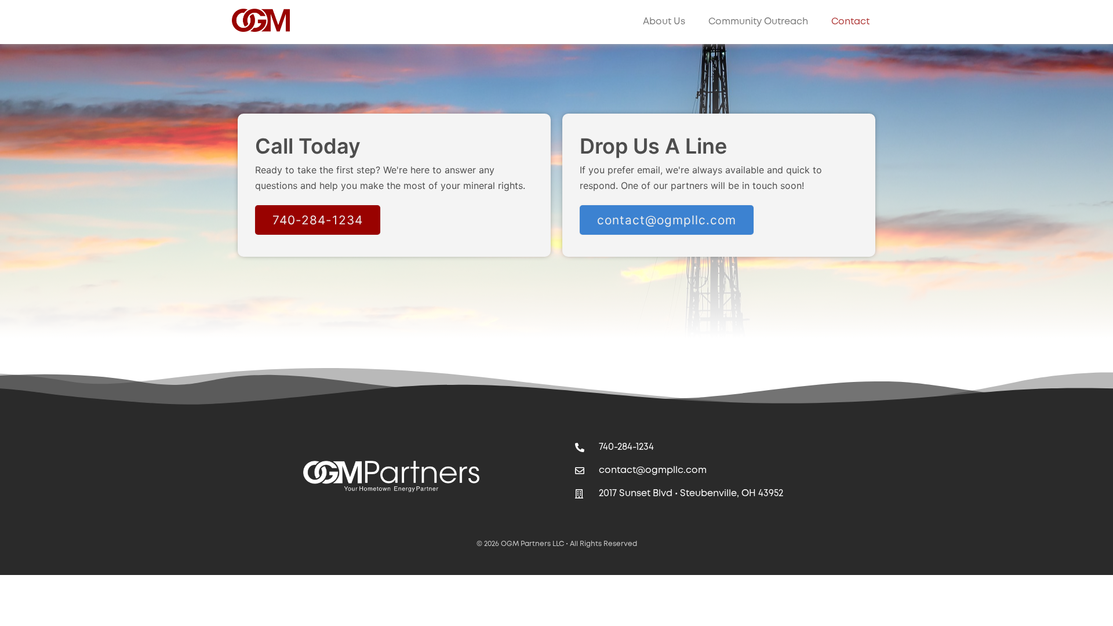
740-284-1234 (317, 220)
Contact (850, 21)
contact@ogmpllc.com (666, 220)
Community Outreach (758, 21)
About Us (664, 21)
